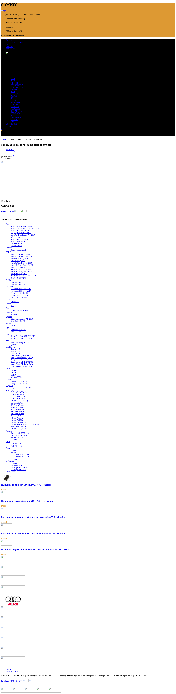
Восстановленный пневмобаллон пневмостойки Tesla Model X (33, 517)
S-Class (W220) (17, 418)
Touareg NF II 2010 (18, 470)
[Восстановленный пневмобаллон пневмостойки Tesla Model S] (6, 529)
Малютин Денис (12, 152)
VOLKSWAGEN (17, 85)
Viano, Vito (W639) (18, 427)
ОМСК (8, 669)
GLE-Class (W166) (18, 407)
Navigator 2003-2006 (19, 383)
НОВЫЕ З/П (11, 472)
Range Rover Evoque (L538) (22, 358)
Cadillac (9, 280)
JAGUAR (14, 120)
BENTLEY (15, 115)
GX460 (13, 371)
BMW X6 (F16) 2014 (19, 278)
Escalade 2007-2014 (18, 284)
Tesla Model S (16, 444)
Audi (8, 224)
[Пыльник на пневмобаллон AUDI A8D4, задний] (6, 480)
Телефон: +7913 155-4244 (11, 681)
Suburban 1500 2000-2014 (21, 289)
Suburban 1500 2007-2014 (21, 291)
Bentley (9, 248)
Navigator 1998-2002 (19, 381)
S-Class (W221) (17, 420)
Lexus (8, 368)
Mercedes (9, 390)
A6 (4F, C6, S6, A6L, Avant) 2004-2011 (26, 228)
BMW (13, 81)
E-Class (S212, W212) (19, 401)
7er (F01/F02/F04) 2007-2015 (22, 265)
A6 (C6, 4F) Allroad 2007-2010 (23, 235)
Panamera (14, 439)
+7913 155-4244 (7, 211)
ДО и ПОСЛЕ (11, 124)
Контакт (9, 126)
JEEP (13, 92)
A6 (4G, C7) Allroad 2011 (21, 233)
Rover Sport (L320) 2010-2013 (22, 366)
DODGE (14, 96)
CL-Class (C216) (17, 394)
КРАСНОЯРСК (12, 672)
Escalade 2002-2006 (18, 282)
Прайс (8, 44)
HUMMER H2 (16, 111)
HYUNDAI (15, 102)
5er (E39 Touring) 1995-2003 (22, 254)
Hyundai (9, 317)
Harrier (13, 452)
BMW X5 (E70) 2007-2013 (21, 271)
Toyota (8, 448)
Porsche (9, 431)
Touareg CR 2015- (18, 465)
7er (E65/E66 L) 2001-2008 (21, 263)
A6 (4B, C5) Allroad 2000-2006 (23, 226)
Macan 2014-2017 (17, 437)
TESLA (14, 100)
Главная (9, 40)
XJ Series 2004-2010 (18, 330)
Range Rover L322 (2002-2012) (23, 360)
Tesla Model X (16, 446)
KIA (12, 98)
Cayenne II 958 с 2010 (19, 435)
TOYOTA (15, 94)
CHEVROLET (16, 117)
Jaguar (8, 327)
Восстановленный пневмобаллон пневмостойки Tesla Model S (33, 533)
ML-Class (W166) (17, 414)
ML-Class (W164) (17, 411)
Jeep (7, 334)
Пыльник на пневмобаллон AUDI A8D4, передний (27, 501)
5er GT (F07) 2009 (18, 261)
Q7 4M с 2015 (16, 246)
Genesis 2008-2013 (18, 321)
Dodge (8, 304)
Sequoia (14, 459)
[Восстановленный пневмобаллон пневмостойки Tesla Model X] (6, 513)
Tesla (8, 442)
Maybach (9, 386)
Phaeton (14, 463)
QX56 (13, 325)
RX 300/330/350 (17, 377)
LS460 (13, 375)
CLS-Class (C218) (18, 396)
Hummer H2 (15, 315)
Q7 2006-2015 (16, 243)
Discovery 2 (15, 349)
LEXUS (14, 89)
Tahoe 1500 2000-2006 (19, 293)
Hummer (9, 312)
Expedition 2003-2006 (19, 310)
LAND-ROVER (17, 87)
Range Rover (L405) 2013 (21, 355)
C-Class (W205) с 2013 (19, 392)
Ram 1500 (14, 306)
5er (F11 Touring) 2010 (19, 259)
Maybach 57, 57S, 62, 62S (21, 388)
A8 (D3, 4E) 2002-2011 (20, 239)
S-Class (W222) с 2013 (19, 422)
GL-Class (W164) (17, 403)
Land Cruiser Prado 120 (20, 455)
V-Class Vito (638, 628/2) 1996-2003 (25, 424)
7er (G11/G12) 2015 (18, 267)
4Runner (14, 450)
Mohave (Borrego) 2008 (20, 343)
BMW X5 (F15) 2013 (19, 274)
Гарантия (9, 47)
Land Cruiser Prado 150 (20, 457)
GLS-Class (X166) (18, 409)
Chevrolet (9, 287)
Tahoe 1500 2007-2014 (19, 295)
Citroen (8, 299)
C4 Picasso (15, 302)
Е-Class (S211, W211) (19, 429)
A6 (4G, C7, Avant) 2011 (20, 231)
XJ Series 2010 (16, 332)
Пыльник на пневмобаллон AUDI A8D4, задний (26, 484)
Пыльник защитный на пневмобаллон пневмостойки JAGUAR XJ (35, 549)
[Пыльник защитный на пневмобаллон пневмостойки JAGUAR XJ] (6, 545)
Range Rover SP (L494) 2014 (22, 364)
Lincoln (9, 379)
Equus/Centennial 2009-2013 (22, 319)
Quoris (13, 345)
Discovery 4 (15, 353)
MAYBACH (15, 109)
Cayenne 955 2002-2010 (20, 433)
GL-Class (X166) (17, 405)
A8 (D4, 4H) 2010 (18, 241)
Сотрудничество (17, 42)
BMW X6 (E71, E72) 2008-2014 (23, 276)
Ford (7, 308)
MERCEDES (16, 83)
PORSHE (14, 105)
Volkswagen (10, 461)
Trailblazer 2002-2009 (19, 297)
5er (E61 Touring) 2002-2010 (22, 256)
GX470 (13, 373)
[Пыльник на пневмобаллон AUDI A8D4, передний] (6, 496)
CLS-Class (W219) (18, 399)
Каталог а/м (10, 49)
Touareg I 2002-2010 (19, 467)
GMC (13, 122)
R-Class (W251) (17, 416)
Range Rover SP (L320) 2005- (22, 362)
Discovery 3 (15, 351)
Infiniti (8, 323)
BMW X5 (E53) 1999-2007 (21, 269)
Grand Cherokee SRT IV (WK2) (23, 336)
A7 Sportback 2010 (18, 237)
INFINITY (15, 107)
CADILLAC (15, 113)
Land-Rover (10, 347)
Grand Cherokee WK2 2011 (21, 338)
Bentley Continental (18, 250)
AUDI (13, 79)
